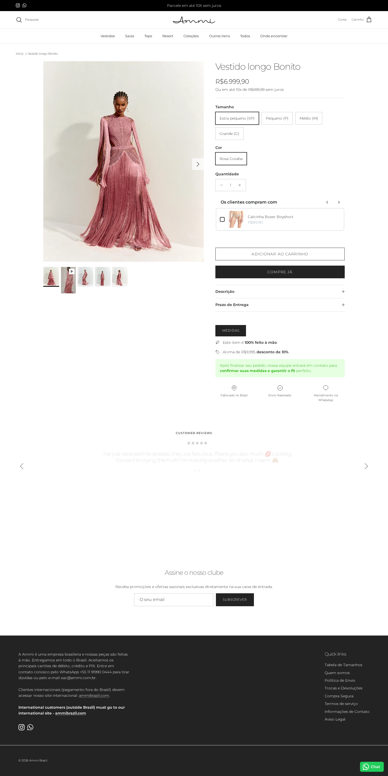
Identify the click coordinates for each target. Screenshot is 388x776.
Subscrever (235, 599)
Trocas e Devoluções (343, 688)
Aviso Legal (335, 719)
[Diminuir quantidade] (220, 185)
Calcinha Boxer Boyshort (271, 216)
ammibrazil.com (94, 695)
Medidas (230, 330)
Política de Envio (340, 680)
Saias (129, 36)
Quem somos (337, 672)
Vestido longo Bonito (43, 54)
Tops (148, 36)
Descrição (224, 291)
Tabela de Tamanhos (343, 664)
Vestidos (108, 36)
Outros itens (219, 36)
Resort (167, 36)
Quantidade (227, 174)
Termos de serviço (341, 703)
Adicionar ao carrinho (280, 254)
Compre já (279, 272)
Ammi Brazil (38, 760)
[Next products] (339, 202)
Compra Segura (339, 696)
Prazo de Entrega (232, 304)
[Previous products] (327, 202)
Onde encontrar (273, 36)
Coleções (191, 36)
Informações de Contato (347, 711)
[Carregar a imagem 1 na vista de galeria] (123, 161)
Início (19, 54)
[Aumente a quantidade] (241, 185)
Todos (245, 36)
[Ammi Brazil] (194, 19)
